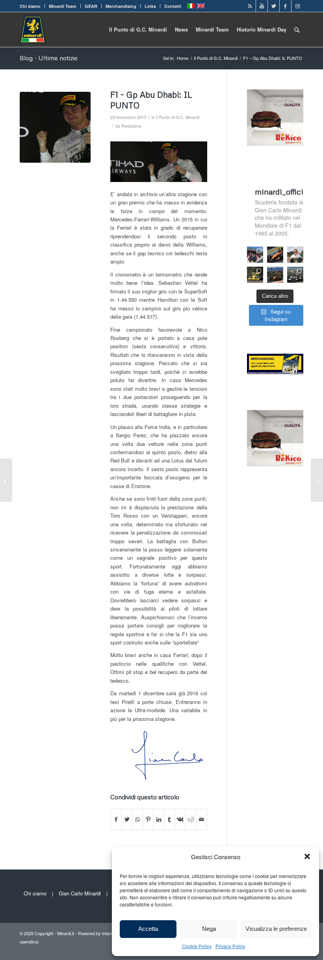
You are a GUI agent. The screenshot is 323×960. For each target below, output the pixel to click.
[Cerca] (296, 29)
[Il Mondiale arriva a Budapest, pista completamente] (295, 275)
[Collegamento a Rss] (250, 6)
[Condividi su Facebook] (116, 819)
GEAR (91, 6)
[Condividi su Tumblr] (169, 819)
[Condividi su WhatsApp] (137, 819)
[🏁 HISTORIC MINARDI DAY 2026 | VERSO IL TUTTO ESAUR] (255, 275)
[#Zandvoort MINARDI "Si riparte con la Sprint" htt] (295, 255)
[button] (307, 856)
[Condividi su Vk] (180, 819)
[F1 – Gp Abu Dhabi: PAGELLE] (317, 480)
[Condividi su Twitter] (127, 819)
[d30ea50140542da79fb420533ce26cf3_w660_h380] (55, 127)
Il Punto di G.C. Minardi (177, 117)
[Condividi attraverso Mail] (202, 819)
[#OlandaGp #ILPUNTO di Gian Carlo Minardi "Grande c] (275, 255)
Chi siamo (30, 6)
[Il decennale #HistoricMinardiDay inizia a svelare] (255, 255)
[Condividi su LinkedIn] (159, 819)
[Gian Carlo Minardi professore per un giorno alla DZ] (6, 480)
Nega (209, 928)
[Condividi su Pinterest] (148, 819)
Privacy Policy (230, 946)
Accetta (148, 928)
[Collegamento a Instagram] (297, 6)
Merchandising (121, 6)
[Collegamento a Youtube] (261, 6)
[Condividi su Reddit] (191, 819)
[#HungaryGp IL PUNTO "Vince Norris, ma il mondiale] (275, 275)
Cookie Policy (197, 946)
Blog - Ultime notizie (49, 58)
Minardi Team (62, 6)
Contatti (172, 6)
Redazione (131, 126)
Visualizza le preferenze (276, 928)
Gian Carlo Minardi (80, 893)
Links (150, 6)
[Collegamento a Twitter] (273, 6)
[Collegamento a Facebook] (285, 6)
